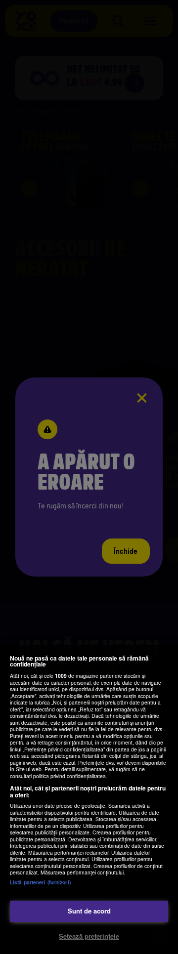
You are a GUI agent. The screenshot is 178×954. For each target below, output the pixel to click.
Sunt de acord (89, 910)
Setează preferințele (89, 936)
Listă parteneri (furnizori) (40, 882)
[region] (89, 799)
